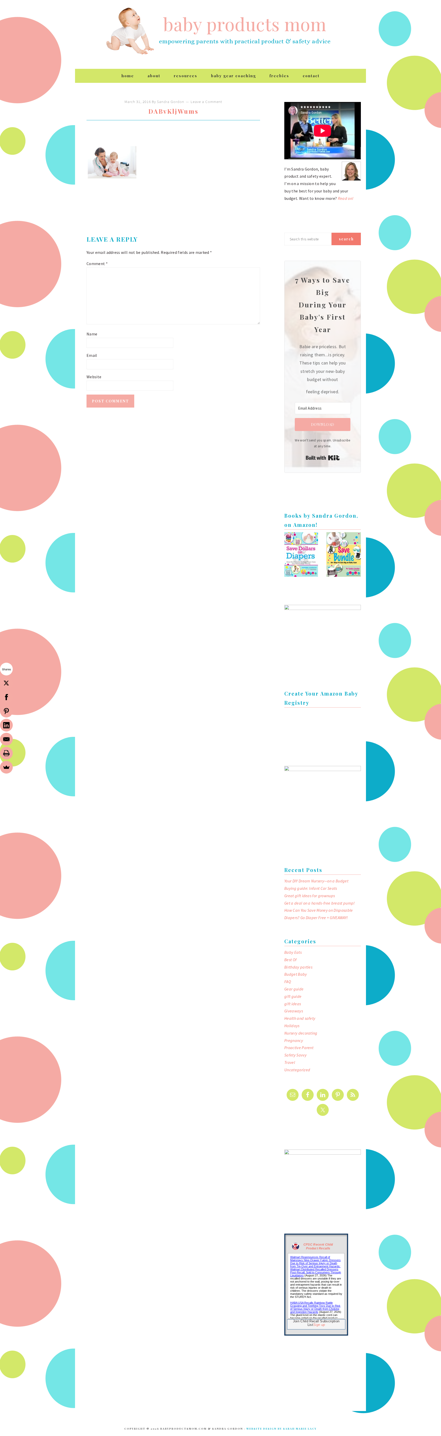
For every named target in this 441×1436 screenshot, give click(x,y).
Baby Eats (293, 952)
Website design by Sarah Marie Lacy (281, 1428)
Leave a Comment (206, 101)
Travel (289, 1062)
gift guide (292, 996)
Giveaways (293, 1010)
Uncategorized (297, 1069)
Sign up (319, 1325)
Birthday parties (298, 967)
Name (92, 333)
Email (92, 355)
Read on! (346, 198)
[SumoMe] (6, 767)
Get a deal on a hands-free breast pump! (319, 903)
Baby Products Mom (129, 31)
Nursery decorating (300, 1033)
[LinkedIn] (6, 725)
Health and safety (299, 1018)
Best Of (290, 959)
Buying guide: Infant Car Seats (310, 888)
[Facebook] (6, 697)
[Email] (6, 739)
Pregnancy (293, 1040)
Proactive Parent (298, 1047)
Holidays (292, 1025)
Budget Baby (295, 974)
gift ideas (292, 1003)
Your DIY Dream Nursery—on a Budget (316, 880)
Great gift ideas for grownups (309, 895)
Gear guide (293, 988)
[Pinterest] (6, 711)
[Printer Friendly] (6, 753)
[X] (6, 683)
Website (94, 376)
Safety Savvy (295, 1055)
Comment (97, 263)
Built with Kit (323, 457)
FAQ (287, 981)
